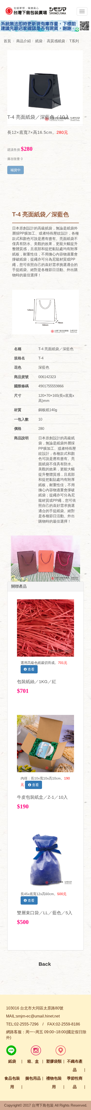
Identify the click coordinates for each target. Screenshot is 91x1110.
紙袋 (12, 1061)
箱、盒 (33, 1061)
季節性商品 (75, 1082)
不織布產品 (75, 1065)
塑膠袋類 (54, 1061)
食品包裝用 (12, 1082)
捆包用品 (33, 1078)
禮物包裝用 (54, 1082)
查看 (30, 669)
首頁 (7, 41)
